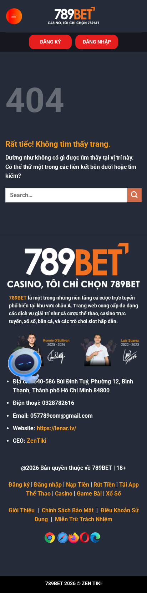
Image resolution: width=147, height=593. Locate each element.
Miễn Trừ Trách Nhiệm (83, 519)
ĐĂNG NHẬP (97, 42)
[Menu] (14, 16)
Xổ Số (113, 493)
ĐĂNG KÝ (50, 42)
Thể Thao (38, 493)
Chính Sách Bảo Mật (67, 510)
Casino (63, 493)
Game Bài (89, 493)
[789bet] (73, 16)
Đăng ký (19, 484)
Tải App (129, 484)
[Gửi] (134, 195)
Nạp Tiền (77, 484)
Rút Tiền (104, 484)
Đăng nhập (48, 484)
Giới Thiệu (22, 510)
